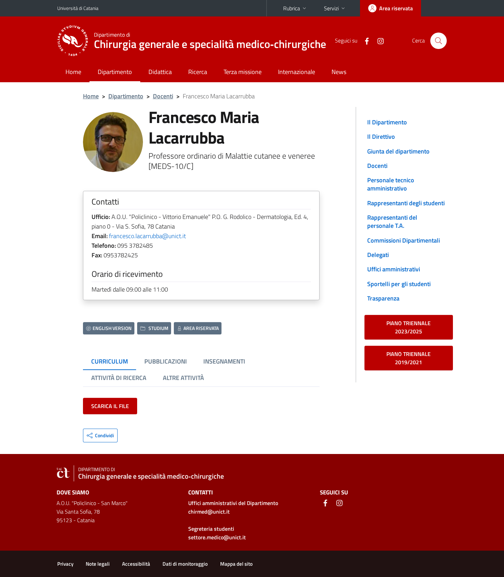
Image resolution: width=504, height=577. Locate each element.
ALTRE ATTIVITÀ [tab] (183, 377)
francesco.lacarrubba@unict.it (147, 236)
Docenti (163, 96)
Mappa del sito (236, 564)
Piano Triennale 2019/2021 (408, 358)
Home (73, 71)
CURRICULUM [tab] (109, 361)
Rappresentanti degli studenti (406, 203)
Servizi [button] (331, 8)
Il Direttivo (381, 136)
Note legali (98, 564)
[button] (100, 435)
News (339, 71)
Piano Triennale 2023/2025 (408, 327)
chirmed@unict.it (209, 511)
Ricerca (197, 71)
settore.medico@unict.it (217, 537)
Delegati (378, 254)
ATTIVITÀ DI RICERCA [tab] (118, 377)
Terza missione (243, 71)
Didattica (160, 71)
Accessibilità (136, 564)
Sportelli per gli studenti (399, 283)
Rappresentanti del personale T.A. (392, 221)
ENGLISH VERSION (112, 328)
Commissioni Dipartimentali (403, 240)
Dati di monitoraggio (185, 564)
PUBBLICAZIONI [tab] (165, 361)
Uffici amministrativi (393, 269)
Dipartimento (115, 71)
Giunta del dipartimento (398, 151)
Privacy (65, 564)
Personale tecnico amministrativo (390, 184)
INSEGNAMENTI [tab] (224, 361)
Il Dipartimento (387, 122)
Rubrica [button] (291, 8)
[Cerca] (438, 41)
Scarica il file (110, 406)
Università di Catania (77, 8)
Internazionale (296, 71)
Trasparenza (383, 298)
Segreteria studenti (211, 529)
